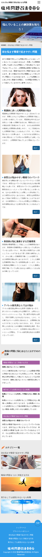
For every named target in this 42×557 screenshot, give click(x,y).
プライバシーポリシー (21, 531)
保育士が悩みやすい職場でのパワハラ (22, 177)
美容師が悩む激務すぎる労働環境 (19, 241)
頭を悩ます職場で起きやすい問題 (15, 416)
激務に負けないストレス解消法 (13, 367)
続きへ (36, 148)
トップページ (21, 528)
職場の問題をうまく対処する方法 (15, 362)
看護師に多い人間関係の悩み (17, 110)
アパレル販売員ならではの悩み (18, 305)
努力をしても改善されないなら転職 (16, 389)
